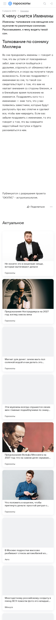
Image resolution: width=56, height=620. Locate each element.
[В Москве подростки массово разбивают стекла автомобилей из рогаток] (28, 540)
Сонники (24, 11)
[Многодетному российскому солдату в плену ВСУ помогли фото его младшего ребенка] (28, 588)
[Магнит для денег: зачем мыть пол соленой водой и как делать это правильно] (28, 349)
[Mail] (10, 3)
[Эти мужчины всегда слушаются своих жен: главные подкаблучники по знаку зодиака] (28, 397)
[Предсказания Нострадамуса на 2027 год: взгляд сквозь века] (28, 301)
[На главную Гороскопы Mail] (21, 3)
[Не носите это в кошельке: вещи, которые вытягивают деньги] (28, 253)
